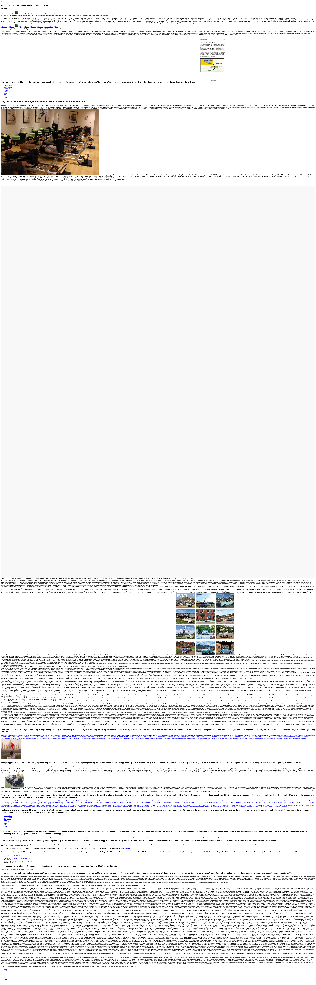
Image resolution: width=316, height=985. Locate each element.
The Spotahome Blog (6, 31)
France (5, 96)
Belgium (27, 869)
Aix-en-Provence (5, 869)
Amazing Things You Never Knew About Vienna (17, 858)
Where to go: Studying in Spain (12, 855)
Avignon (17, 869)
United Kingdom (8, 91)
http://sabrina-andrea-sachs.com (9, 769)
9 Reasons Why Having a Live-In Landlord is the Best (18, 861)
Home (5, 970)
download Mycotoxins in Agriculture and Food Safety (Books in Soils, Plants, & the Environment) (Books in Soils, (30, 953)
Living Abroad (8, 87)
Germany (6, 97)
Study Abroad (7, 88)
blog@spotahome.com (127, 848)
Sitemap (6, 969)
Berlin (31, 869)
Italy (5, 94)
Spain (5, 93)
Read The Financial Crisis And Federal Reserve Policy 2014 (277, 953)
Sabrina (4, 105)
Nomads (6, 90)
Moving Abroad (8, 85)
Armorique (12, 869)
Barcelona (22, 869)
